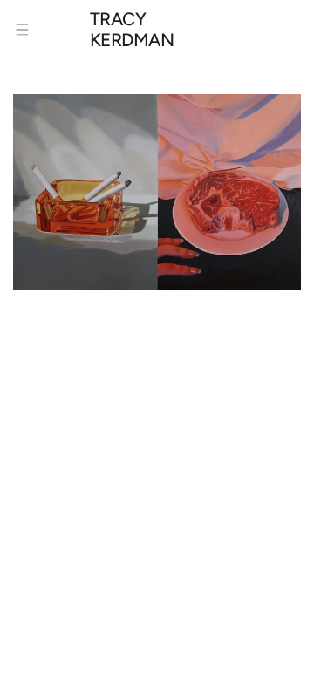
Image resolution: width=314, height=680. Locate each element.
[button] (22, 29)
